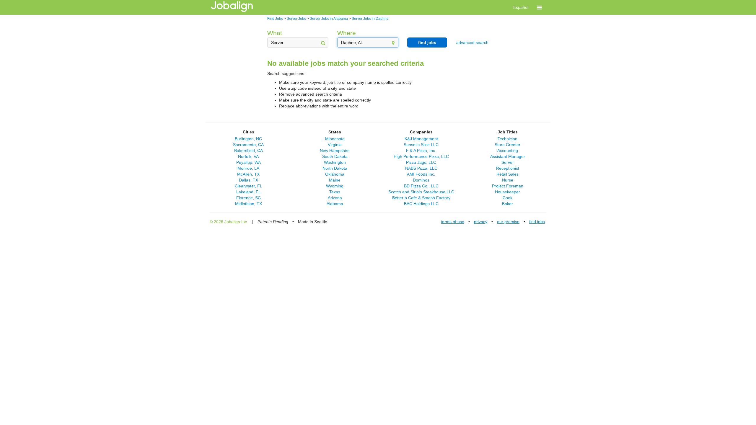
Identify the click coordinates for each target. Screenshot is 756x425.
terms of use (452, 221)
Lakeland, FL (248, 191)
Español (520, 7)
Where (346, 33)
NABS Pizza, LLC (421, 168)
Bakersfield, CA (248, 150)
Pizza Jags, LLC (421, 162)
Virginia (335, 144)
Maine (334, 180)
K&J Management (421, 138)
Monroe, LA (248, 168)
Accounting (507, 150)
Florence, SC (248, 197)
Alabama (335, 203)
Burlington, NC (248, 138)
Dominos (421, 180)
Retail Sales (507, 174)
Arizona (335, 197)
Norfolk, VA (248, 156)
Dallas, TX (248, 180)
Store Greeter (507, 144)
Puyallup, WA (248, 162)
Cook (507, 197)
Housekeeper (507, 191)
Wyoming (334, 186)
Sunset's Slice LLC (421, 144)
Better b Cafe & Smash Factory (421, 197)
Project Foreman (507, 186)
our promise (508, 221)
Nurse (507, 180)
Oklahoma (334, 174)
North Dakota (334, 168)
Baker (507, 203)
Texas (334, 191)
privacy (480, 221)
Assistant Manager (507, 156)
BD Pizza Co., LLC (421, 186)
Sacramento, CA (248, 144)
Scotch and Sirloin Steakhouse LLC (421, 191)
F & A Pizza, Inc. (421, 150)
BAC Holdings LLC (421, 203)
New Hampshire (335, 150)
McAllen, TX (248, 174)
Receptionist (507, 168)
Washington (335, 162)
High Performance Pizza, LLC (421, 156)
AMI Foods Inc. (421, 174)
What (274, 33)
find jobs (427, 42)
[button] (539, 7)
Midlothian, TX (248, 203)
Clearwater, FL (248, 186)
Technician (507, 138)
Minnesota (335, 138)
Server (507, 162)
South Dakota (335, 156)
